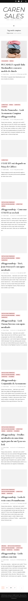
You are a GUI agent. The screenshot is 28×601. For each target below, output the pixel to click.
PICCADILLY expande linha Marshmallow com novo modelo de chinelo (13, 68)
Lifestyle (5, 104)
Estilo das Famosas (8, 202)
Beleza (4, 545)
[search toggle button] (25, 1)
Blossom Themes (14, 596)
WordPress (14, 598)
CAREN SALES (14, 13)
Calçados (5, 61)
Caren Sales (6, 74)
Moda (11, 61)
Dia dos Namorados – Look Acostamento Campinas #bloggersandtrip (12, 113)
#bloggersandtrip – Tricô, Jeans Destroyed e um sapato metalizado (13, 266)
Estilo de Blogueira (8, 204)
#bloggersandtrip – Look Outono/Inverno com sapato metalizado (13, 324)
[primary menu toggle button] (14, 25)
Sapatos (17, 104)
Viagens (4, 106)
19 (11, 587)
